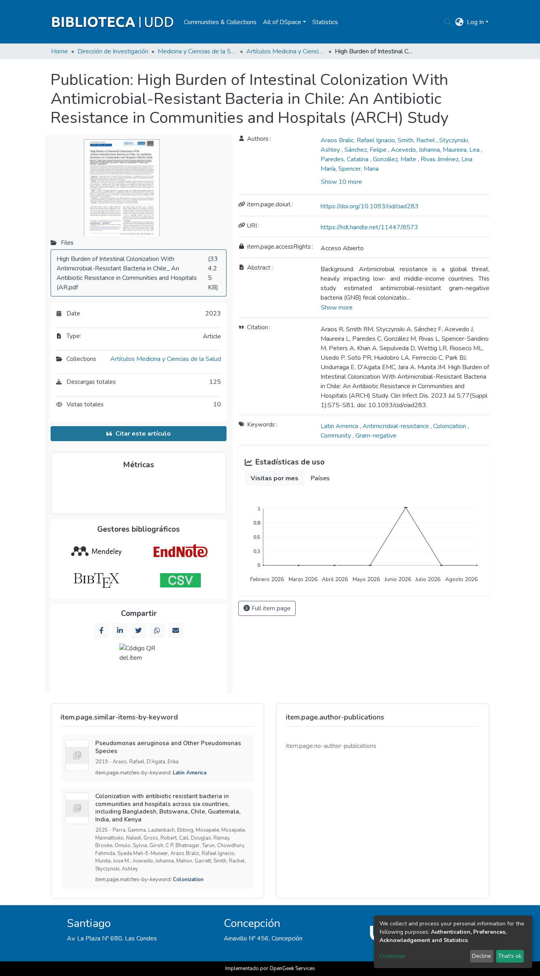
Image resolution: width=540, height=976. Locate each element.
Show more (337, 307)
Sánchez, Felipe (366, 149)
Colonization (450, 426)
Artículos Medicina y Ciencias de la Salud (285, 51)
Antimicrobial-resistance (396, 426)
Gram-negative (376, 435)
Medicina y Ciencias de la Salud (197, 51)
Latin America (340, 426)
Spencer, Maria (358, 168)
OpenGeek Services (292, 968)
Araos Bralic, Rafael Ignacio (358, 140)
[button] (459, 22)
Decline (481, 956)
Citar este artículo (143, 433)
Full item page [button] (270, 608)
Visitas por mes (274, 478)
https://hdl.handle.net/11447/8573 (369, 227)
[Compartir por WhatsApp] (156, 630)
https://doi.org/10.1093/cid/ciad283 (370, 206)
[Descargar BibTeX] (96, 580)
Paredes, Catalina (345, 159)
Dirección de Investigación (112, 51)
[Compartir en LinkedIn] (119, 630)
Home (59, 51)
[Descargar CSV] (180, 580)
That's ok (509, 956)
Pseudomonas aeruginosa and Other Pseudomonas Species (168, 747)
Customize (392, 956)
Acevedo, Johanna (415, 149)
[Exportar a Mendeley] (96, 551)
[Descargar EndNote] (180, 551)
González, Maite (395, 159)
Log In (475, 22)
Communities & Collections (220, 22)
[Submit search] (448, 22)
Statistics (325, 22)
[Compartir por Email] (175, 630)
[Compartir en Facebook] (101, 630)
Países (320, 478)
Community (337, 435)
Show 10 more (341, 181)
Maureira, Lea (462, 149)
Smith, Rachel (417, 140)
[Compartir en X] (138, 630)
